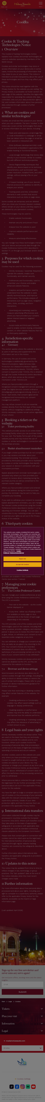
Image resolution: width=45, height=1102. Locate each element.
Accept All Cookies (22, 564)
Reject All (22, 558)
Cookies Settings (22, 570)
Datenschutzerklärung (17, 553)
